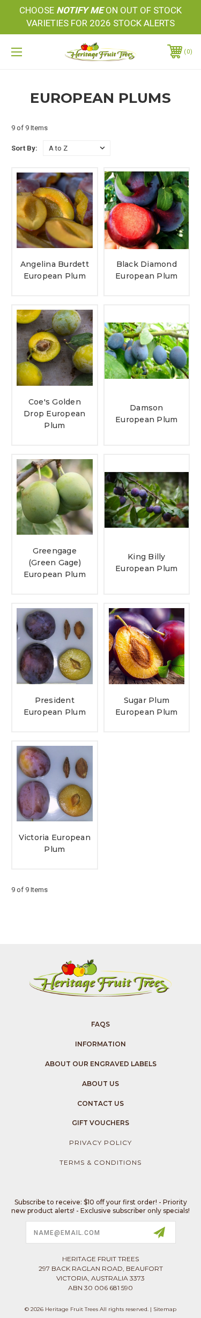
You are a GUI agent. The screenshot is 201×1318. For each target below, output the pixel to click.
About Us (100, 1084)
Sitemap (164, 1309)
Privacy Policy (100, 1143)
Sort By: (24, 148)
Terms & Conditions (100, 1162)
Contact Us (100, 1103)
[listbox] (76, 148)
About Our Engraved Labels (101, 1064)
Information (100, 1044)
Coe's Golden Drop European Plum (54, 413)
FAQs (100, 1024)
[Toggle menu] (29, 51)
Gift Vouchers (100, 1123)
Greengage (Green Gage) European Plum (55, 562)
